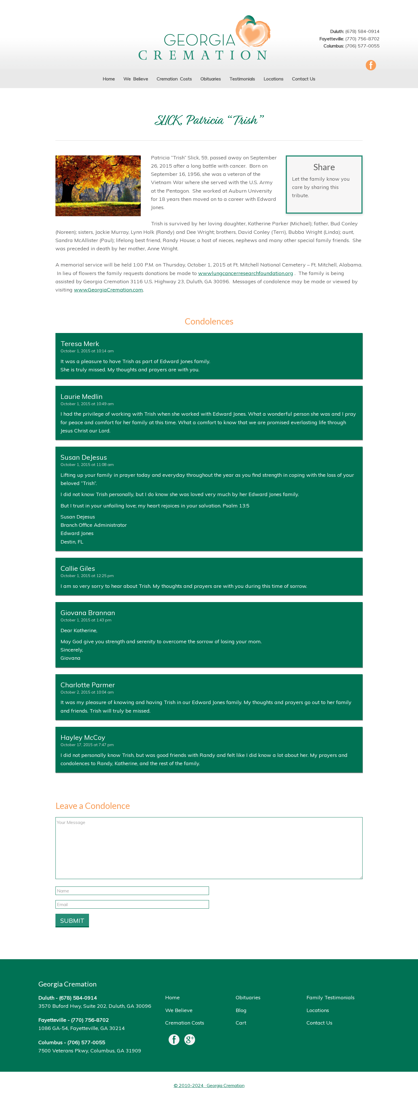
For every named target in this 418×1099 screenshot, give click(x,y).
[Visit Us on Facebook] (174, 1040)
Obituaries (248, 997)
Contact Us (319, 1022)
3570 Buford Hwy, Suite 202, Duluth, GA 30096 (94, 1006)
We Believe (179, 1010)
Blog (241, 1010)
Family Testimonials (331, 997)
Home (172, 997)
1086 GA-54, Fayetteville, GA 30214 (81, 1028)
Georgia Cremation (209, 38)
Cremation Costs (184, 1022)
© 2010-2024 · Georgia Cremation (209, 1085)
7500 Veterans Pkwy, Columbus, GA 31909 (89, 1050)
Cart (241, 1022)
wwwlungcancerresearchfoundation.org (245, 273)
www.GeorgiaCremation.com (108, 289)
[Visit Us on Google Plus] (190, 1040)
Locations (318, 1010)
